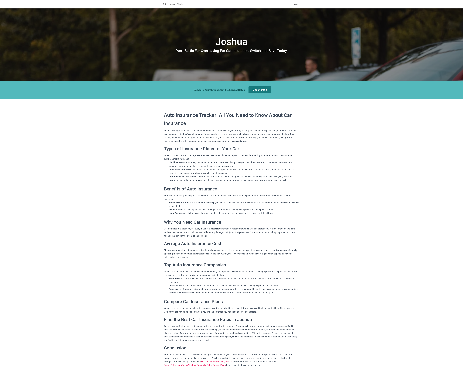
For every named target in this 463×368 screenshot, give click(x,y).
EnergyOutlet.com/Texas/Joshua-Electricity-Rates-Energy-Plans (195, 365)
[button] (260, 89)
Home (296, 4)
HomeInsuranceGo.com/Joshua (216, 361)
